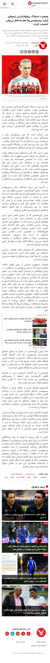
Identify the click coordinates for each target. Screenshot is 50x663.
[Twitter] (29, 51)
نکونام (28, 477)
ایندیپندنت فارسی (35, 44)
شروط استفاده (41, 642)
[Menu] (4, 4)
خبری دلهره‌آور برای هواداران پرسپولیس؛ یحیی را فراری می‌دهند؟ (19, 330)
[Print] (21, 51)
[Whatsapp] (33, 51)
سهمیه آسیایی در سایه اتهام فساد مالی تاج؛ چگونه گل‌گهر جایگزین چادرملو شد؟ (25, 611)
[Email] (25, 51)
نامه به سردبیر (20, 642)
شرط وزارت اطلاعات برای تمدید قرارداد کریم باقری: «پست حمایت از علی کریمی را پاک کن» (18, 343)
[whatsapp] (7, 634)
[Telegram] (12, 634)
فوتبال (12, 477)
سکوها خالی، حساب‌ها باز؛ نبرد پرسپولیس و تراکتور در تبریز (25, 516)
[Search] (12, 4)
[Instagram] (18, 634)
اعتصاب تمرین (20, 477)
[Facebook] (37, 51)
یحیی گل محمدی (30, 474)
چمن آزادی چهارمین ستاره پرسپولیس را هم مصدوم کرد (18, 320)
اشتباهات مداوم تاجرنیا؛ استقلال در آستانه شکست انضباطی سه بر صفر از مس (25, 580)
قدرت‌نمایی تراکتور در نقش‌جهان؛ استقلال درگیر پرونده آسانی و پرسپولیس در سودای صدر (27, 548)
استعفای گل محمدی (17, 474)
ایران (6, 477)
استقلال (35, 477)
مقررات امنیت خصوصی (38, 645)
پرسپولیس (43, 477)
